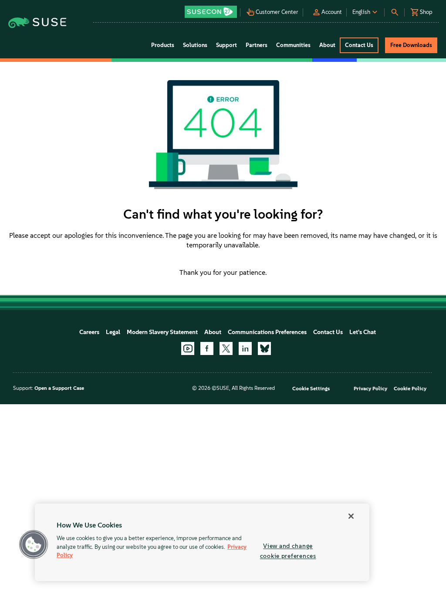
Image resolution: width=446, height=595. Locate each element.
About (212, 332)
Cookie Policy (410, 388)
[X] (226, 348)
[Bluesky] (264, 348)
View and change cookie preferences (288, 551)
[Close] (351, 516)
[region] (202, 542)
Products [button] (162, 45)
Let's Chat (362, 332)
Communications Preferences (267, 332)
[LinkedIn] (245, 348)
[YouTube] (187, 348)
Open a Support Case (59, 388)
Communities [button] (293, 45)
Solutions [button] (195, 45)
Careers (89, 332)
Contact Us (328, 332)
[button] (211, 9)
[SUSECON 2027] (211, 12)
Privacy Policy (370, 388)
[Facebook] (206, 348)
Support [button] (226, 45)
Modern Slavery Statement (162, 332)
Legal (113, 332)
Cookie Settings (311, 388)
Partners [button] (256, 45)
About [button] (327, 45)
